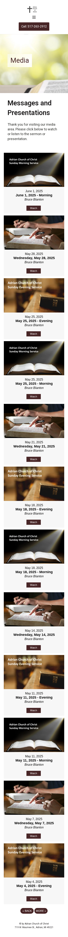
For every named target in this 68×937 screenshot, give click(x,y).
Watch (33, 208)
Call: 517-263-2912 (34, 26)
